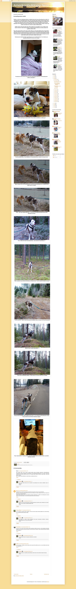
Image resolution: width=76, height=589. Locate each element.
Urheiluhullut (60, 38)
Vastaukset (18, 479)
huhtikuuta (56, 97)
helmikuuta (56, 100)
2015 (54, 105)
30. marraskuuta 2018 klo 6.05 (27, 551)
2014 (54, 107)
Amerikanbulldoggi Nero (31, 5)
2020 (54, 75)
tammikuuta (56, 101)
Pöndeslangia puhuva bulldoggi (57, 86)
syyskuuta (55, 91)
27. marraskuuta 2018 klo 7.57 (27, 517)
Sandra (17, 543)
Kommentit (55, 157)
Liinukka (20, 481)
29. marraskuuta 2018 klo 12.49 (23, 543)
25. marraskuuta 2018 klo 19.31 (23, 490)
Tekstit (55, 155)
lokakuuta (55, 89)
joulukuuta (56, 79)
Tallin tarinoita (56, 146)
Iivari (17, 490)
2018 (54, 78)
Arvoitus (59, 56)
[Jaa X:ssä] (26, 462)
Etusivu (31, 574)
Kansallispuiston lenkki (57, 81)
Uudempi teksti (16, 574)
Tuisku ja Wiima (18, 510)
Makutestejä (56, 88)
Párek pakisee (56, 126)
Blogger (48, 581)
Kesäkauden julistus (60, 47)
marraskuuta (56, 80)
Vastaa (17, 477)
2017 (54, 103)
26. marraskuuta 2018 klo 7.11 (27, 481)
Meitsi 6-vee (60, 64)
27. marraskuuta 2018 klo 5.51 (26, 510)
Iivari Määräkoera (56, 139)
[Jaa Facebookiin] (27, 462)
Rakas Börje (60, 120)
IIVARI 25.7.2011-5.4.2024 (59, 141)
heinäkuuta (56, 93)
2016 (54, 104)
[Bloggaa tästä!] (25, 462)
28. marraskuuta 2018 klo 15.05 (28, 535)
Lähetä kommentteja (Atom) (19, 575)
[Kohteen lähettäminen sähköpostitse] (24, 462)
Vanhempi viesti (46, 574)
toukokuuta (56, 96)
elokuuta (55, 92)
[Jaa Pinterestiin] (28, 462)
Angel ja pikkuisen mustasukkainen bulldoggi (57, 84)
